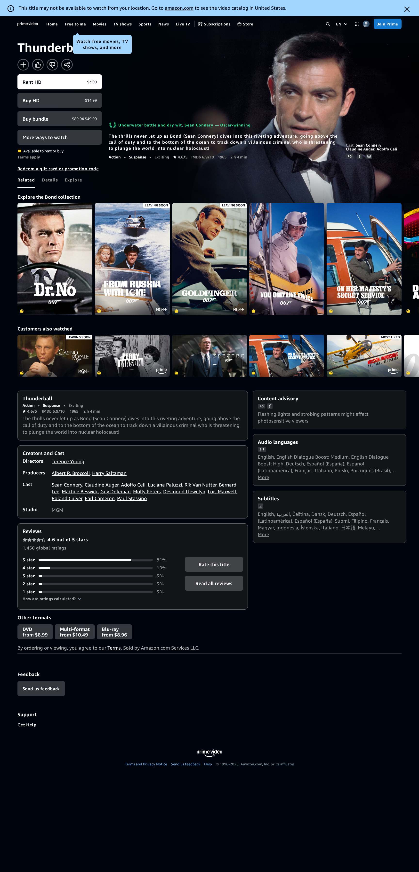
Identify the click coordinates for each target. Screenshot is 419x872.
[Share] (67, 65)
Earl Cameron (100, 498)
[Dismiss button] (407, 9)
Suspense (137, 157)
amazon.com (179, 8)
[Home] (27, 24)
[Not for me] (52, 65)
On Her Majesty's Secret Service (286, 356)
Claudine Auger (360, 149)
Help (208, 764)
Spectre (209, 356)
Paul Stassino (132, 498)
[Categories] (357, 24)
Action (115, 157)
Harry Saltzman (109, 473)
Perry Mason (132, 356)
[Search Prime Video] (328, 24)
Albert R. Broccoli (71, 473)
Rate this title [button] (214, 564)
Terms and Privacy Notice (146, 764)
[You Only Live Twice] (286, 259)
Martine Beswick (80, 491)
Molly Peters (147, 491)
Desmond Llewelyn (184, 491)
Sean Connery (368, 145)
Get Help (26, 724)
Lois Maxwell (222, 491)
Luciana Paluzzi (165, 484)
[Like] (38, 65)
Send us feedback (185, 764)
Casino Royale (54, 356)
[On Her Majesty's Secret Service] (364, 259)
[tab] (26, 180)
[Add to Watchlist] (23, 65)
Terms (114, 648)
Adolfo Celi (387, 149)
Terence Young (68, 461)
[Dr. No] (54, 259)
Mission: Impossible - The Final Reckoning (364, 356)
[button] (52, 599)
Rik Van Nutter (201, 484)
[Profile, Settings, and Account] (366, 24)
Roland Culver (67, 498)
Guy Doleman (115, 491)
